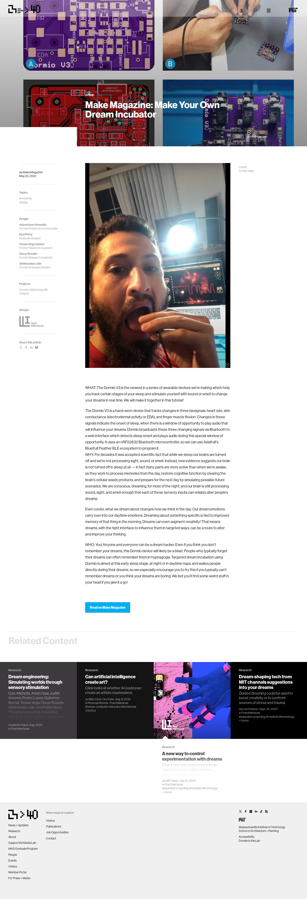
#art (124, 707)
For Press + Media (19, 878)
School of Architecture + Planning (259, 831)
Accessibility (246, 837)
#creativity (195, 788)
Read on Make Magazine (108, 607)
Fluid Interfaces (20, 729)
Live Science (250, 709)
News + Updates (18, 825)
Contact (51, 838)
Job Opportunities (57, 832)
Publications (53, 826)
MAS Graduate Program (23, 849)
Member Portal (17, 872)
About (12, 837)
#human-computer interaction (103, 707)
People (12, 855)
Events (12, 860)
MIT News (172, 781)
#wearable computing (175, 788)
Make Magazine (32, 172)
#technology (210, 788)
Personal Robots (98, 703)
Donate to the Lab (249, 841)
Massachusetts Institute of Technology (262, 827)
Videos (12, 866)
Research (14, 831)
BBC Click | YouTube (101, 699)
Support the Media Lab (22, 843)
